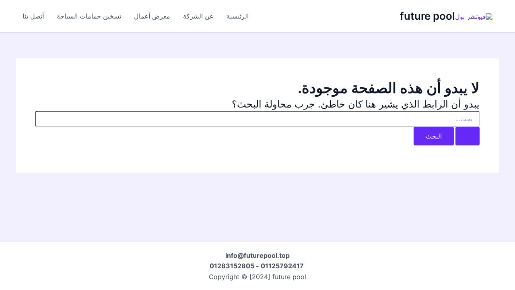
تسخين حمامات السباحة (89, 16)
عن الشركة (198, 16)
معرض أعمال (152, 16)
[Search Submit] (467, 136)
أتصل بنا (33, 16)
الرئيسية (238, 16)
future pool (427, 16)
